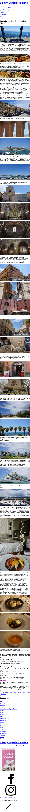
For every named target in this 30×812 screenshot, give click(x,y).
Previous (3, 694)
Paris (1, 716)
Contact (2, 18)
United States (3, 733)
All (7, 692)
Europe (2, 712)
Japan (1, 724)
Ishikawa (2, 725)
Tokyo (1, 729)
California (2, 735)
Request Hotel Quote (5, 7)
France (2, 714)
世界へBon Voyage (10, 797)
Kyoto (1, 727)
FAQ (1, 16)
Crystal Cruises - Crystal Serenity (21, 692)
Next (1, 695)
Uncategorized (4, 731)
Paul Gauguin (3, 710)
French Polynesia (4, 718)
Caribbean (3, 703)
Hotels (1, 6)
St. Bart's (2, 705)
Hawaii (2, 738)
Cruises (2, 9)
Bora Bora (3, 720)
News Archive (3, 14)
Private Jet (2, 12)
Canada (2, 737)
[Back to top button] (15, 806)
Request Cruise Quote (6, 10)
